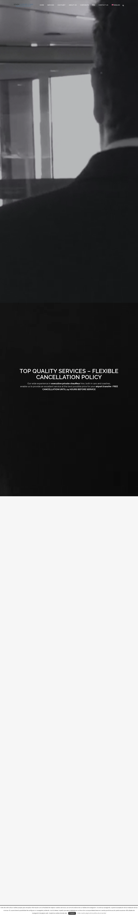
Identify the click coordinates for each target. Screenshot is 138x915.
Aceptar (72, 913)
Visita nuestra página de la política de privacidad (91, 913)
